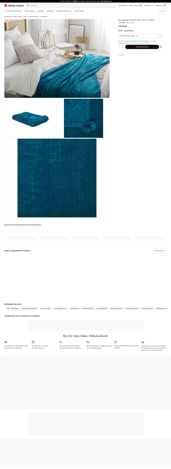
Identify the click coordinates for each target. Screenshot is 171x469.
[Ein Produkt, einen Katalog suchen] (28, 5)
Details (120, 30)
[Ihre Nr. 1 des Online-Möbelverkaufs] (14, 5)
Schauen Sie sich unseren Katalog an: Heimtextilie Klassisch (22, 225)
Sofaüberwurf (43, 16)
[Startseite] (4, 16)
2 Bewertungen (130, 22)
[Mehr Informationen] (148, 43)
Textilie (24, 16)
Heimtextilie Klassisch (33, 16)
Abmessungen (128, 30)
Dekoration (9, 16)
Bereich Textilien (17, 16)
